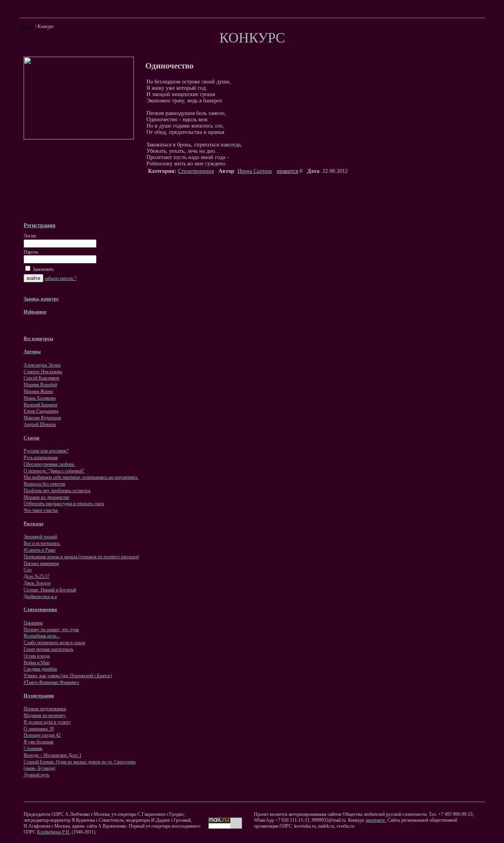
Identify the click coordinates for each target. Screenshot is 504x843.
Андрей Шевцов (40, 424)
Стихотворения (196, 171)
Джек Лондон (37, 583)
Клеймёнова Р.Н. (53, 832)
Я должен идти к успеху (47, 722)
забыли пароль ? (60, 278)
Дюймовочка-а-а (40, 596)
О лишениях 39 (39, 729)
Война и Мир (37, 662)
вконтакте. (376, 820)
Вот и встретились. (42, 543)
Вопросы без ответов (44, 484)
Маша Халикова (40, 398)
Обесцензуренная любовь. (49, 464)
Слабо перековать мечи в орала (54, 642)
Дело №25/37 (37, 576)
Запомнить (43, 269)
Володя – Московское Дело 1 (53, 755)
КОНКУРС (252, 38)
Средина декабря (40, 669)
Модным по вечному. (45, 715)
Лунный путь (36, 775)
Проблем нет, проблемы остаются (57, 490)
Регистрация (40, 225)
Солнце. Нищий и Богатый (50, 590)
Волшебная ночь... (42, 636)
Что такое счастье (41, 510)
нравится (287, 171)
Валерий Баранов (40, 405)
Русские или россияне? (46, 451)
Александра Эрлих (42, 365)
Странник (33, 748)
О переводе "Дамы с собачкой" (54, 471)
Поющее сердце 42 (42, 735)
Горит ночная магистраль (48, 649)
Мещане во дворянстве (46, 497)
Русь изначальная (41, 457)
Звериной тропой (40, 536)
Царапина (33, 623)
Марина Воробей (40, 384)
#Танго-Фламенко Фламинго (51, 682)
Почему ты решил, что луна (51, 629)
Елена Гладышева (41, 411)
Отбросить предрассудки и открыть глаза (64, 503)
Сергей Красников (41, 378)
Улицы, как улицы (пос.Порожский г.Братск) (68, 675)
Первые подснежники (45, 708)
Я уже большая (39, 742)
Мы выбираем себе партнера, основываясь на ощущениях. (81, 477)
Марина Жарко (38, 391)
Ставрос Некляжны (43, 371)
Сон (28, 569)
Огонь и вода (37, 656)
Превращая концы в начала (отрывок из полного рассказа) (81, 557)
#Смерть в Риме (40, 550)
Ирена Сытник (254, 171)
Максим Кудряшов (42, 418)
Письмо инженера (41, 563)
